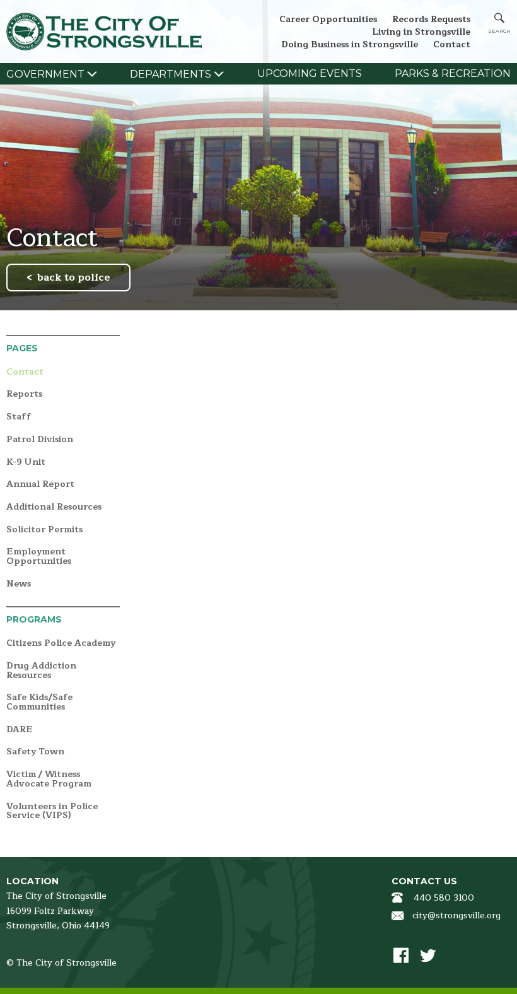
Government (45, 74)
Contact (451, 44)
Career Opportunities (328, 19)
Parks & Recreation (453, 73)
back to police (73, 277)
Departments (170, 74)
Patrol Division (39, 440)
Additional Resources (54, 507)
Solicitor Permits (44, 530)
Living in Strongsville (421, 32)
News (18, 584)
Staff (19, 417)
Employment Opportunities (38, 556)
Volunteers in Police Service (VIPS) (52, 811)
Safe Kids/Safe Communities (39, 702)
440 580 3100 (444, 898)
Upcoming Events (309, 73)
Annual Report (40, 484)
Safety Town (35, 752)
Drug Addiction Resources (41, 671)
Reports (24, 394)
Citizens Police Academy (60, 643)
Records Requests (431, 19)
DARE (19, 730)
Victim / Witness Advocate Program (48, 779)
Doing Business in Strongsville (349, 44)
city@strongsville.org (456, 915)
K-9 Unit (25, 462)
